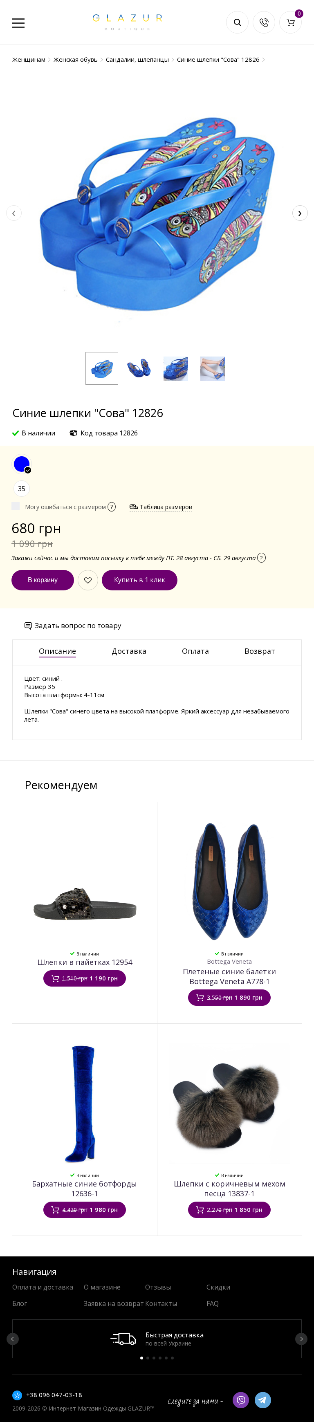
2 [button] (147, 1358)
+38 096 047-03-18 (54, 1395)
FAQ (212, 1303)
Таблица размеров (166, 507)
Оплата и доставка (42, 1287)
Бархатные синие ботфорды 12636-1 (84, 1188)
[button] (101, 368)
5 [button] (166, 1358)
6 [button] (172, 1358)
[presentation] (14, 213)
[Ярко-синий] (21, 464)
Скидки (218, 1287)
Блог (19, 1303)
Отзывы (158, 1287)
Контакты (161, 1303)
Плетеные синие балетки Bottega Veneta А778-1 (229, 976)
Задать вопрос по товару (78, 625)
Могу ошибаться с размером (69, 507)
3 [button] (154, 1358)
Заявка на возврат (114, 1303)
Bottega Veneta (229, 961)
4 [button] (160, 1358)
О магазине (102, 1287)
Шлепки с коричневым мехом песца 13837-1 (229, 1188)
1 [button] (141, 1358)
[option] (157, 1338)
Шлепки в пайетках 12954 (84, 962)
